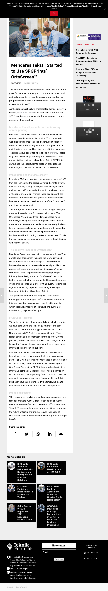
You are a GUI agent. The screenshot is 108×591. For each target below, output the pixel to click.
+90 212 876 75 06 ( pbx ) (19, 569)
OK (54, 13)
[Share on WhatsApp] (38, 434)
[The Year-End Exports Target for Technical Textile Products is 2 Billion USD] (2, 295)
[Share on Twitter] (26, 434)
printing (53, 152)
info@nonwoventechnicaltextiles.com (24, 578)
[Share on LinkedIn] (49, 434)
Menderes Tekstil (25, 112)
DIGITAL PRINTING (31, 83)
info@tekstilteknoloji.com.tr (20, 575)
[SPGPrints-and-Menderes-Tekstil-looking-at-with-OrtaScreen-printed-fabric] (39, 37)
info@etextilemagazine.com (21, 572)
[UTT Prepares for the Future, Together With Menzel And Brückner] (106, 295)
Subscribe (59, 559)
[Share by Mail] (61, 434)
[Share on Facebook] (15, 434)
